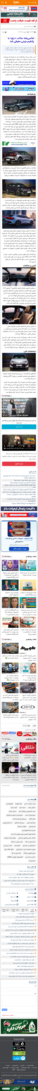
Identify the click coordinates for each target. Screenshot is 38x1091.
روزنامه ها (31, 893)
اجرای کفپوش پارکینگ (29, 853)
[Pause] (4, 415)
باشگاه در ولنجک (21, 827)
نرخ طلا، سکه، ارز (11, 893)
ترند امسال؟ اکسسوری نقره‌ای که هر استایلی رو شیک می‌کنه (19, 490)
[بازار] (19, 1053)
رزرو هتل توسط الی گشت (19, 819)
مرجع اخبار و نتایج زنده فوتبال (14, 815)
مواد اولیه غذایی (31, 823)
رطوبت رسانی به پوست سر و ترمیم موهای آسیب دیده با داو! (19, 492)
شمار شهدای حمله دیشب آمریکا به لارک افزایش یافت (21, 976)
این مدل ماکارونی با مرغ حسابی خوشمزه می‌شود (22, 950)
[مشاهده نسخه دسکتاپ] (2, 2)
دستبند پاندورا (12, 811)
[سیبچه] (19, 1044)
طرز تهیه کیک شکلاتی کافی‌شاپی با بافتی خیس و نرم (21, 927)
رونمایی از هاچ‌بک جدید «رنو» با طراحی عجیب (21, 877)
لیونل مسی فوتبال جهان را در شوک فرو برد (24, 960)
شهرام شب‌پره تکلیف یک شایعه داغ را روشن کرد (22, 940)
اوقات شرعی (30, 904)
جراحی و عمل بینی (30, 857)
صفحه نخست (30, 1065)
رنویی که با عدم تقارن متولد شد (25, 874)
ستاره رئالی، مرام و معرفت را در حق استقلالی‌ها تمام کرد (20, 943)
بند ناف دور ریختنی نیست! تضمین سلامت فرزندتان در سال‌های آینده (21, 500)
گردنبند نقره (14, 808)
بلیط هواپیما (18, 804)
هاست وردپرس (8, 846)
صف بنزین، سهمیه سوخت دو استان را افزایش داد (22, 957)
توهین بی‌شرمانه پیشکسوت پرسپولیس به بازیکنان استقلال (19, 937)
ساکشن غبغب (31, 808)
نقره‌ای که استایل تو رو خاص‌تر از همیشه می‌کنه (23, 483)
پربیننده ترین (13, 910)
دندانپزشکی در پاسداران (29, 846)
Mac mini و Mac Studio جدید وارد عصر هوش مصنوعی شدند (20, 486)
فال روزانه (13, 901)
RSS (13, 1070)
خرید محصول (19, 464)
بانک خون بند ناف (16, 853)
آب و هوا (13, 897)
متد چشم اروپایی (7, 823)
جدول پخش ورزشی (10, 904)
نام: (35, 986)
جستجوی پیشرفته (21, 1070)
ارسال (4, 1009)
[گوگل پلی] (19, 1049)
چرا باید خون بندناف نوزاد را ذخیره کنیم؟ (25, 480)
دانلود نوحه (17, 846)
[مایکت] (19, 1058)
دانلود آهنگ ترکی (9, 849)
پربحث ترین (4, 910)
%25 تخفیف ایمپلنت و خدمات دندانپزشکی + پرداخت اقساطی (21, 496)
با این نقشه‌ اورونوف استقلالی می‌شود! (24, 969)
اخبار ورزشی (15, 1065)
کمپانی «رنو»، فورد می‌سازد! (26, 871)
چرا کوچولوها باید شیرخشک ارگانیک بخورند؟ (24, 504)
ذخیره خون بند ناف (30, 842)
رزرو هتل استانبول (19, 823)
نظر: (35, 993)
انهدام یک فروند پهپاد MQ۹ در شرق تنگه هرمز (23, 923)
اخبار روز (22, 1065)
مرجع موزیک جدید (30, 815)
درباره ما (8, 1065)
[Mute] (6, 415)
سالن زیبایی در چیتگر (17, 842)
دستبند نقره (22, 808)
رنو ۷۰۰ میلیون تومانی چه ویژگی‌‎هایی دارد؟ (22, 884)
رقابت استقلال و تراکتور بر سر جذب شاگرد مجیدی (22, 933)
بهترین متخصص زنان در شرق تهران (25, 849)
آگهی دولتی (6, 1068)
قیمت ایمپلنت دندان (29, 804)
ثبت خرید (19, 426)
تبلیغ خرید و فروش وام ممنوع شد (26, 914)
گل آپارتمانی (32, 827)
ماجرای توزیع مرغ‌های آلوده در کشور (25, 966)
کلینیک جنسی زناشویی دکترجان (26, 838)
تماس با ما (34, 1068)
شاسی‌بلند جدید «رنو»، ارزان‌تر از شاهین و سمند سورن (19, 881)
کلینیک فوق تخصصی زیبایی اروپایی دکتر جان (23, 834)
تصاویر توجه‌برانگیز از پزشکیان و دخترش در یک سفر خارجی (19, 930)
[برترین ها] (16, 2)
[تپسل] (3, 396)
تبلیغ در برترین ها (15, 1068)
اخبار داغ (23, 910)
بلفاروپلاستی (9, 804)
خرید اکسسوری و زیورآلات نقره (27, 811)
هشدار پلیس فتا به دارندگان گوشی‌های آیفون (23, 947)
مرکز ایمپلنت (32, 861)
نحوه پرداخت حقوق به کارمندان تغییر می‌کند (23, 963)
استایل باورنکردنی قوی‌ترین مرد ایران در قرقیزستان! (21, 973)
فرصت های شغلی (25, 1068)
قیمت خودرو (30, 897)
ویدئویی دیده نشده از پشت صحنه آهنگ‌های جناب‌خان (20, 953)
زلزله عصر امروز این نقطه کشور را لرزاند (25, 917)
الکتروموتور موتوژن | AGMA (15, 857)
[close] (1, 1078)
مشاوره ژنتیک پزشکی (10, 838)
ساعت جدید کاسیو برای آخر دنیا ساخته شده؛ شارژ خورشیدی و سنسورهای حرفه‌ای (19, 477)
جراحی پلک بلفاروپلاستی (28, 830)
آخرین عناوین (32, 910)
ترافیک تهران (30, 901)
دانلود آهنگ (32, 819)
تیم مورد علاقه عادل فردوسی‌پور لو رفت (24, 920)
